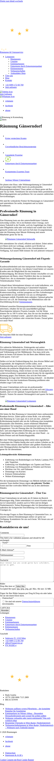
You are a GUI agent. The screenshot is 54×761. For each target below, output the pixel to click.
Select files (20, 586)
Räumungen (15, 59)
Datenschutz (10, 753)
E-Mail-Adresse (7, 550)
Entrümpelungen (17, 64)
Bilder (2, 584)
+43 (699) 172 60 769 (14, 85)
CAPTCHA (5, 608)
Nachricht (4, 560)
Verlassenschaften (17, 71)
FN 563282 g (10, 645)
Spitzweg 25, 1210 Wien (15, 638)
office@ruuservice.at (13, 643)
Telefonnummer (6, 555)
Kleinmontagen (16, 68)
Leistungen (9, 57)
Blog (7, 78)
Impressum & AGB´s (14, 755)
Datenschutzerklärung (31, 601)
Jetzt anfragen (11, 87)
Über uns (9, 76)
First (29, 546)
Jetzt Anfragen (6, 94)
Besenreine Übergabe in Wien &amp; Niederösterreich (27, 723)
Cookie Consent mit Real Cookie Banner (17, 760)
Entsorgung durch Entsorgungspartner (26, 66)
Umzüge (14, 61)
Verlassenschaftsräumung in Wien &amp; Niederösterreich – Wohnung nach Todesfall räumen (29, 726)
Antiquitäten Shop (18, 73)
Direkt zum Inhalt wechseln (11, 1)
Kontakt (8, 80)
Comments (4, 533)
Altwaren (49, 389)
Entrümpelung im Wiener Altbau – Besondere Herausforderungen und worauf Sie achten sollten (25, 714)
